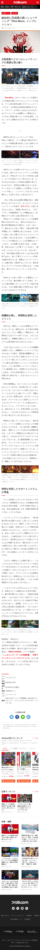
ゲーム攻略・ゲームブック (18, 748)
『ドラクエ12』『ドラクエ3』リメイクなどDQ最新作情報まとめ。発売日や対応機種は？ (10, 861)
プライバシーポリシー (17, 915)
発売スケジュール (27, 7)
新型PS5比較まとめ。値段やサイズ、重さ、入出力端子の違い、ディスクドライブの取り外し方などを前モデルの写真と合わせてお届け (30, 838)
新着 (2, 7)
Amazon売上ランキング (12, 738)
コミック (32, 748)
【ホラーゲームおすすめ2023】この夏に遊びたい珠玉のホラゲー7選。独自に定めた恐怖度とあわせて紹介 (10, 884)
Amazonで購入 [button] (9, 781)
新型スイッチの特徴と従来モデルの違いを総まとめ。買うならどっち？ (8, 807)
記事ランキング (8, 791)
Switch (7, 7)
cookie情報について (16, 919)
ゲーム (5, 748)
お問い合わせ (5, 915)
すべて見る (35, 738)
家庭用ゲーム (6, 13)
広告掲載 (27, 919)
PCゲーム (18, 7)
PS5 (12, 7)
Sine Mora (5, 674)
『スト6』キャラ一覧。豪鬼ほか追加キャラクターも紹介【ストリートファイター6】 (24, 807)
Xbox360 (14, 13)
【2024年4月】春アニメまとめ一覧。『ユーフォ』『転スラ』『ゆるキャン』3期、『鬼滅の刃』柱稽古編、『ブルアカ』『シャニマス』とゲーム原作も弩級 (30, 861)
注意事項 (36, 915)
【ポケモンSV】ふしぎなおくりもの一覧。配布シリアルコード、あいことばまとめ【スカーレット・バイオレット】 (30, 884)
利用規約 (29, 915)
